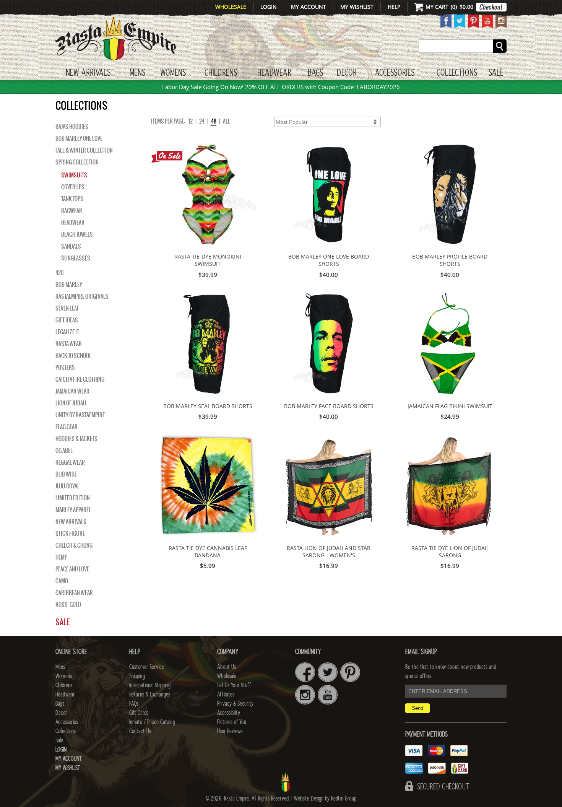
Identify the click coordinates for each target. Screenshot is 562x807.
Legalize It (67, 332)
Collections (457, 73)
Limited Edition (72, 498)
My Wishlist (357, 6)
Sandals (71, 246)
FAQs (133, 704)
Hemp (61, 557)
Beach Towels (77, 234)
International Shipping (150, 685)
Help (394, 6)
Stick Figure (70, 533)
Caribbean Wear (74, 593)
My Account (308, 6)
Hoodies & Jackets (76, 438)
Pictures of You (231, 722)
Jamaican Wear (72, 391)
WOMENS (173, 73)
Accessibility (228, 713)
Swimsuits (74, 175)
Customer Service (146, 667)
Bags (315, 73)
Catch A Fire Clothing (79, 379)
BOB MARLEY (68, 284)
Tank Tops (72, 199)
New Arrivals (88, 73)
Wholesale (230, 6)
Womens (63, 676)
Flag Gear (66, 427)
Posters (65, 367)
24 (202, 121)
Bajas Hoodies (71, 126)
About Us (226, 667)
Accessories (394, 73)
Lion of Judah (70, 403)
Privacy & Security (235, 704)
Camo (61, 581)
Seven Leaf (67, 308)
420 (59, 272)
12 (190, 121)
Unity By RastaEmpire (80, 415)
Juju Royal (67, 486)
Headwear (72, 222)
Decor (346, 73)
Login (268, 6)
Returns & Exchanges (149, 694)
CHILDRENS (221, 73)
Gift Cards (138, 713)
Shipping (137, 676)
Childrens (63, 685)
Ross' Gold (68, 604)
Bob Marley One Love (78, 138)
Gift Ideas (66, 320)
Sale (496, 73)
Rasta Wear (68, 344)
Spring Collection (77, 162)
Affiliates (225, 694)
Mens (137, 73)
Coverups (72, 187)
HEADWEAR (274, 73)
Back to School (73, 355)
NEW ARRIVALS (70, 521)
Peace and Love (72, 569)
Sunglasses (75, 258)
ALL (226, 121)
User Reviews (229, 731)
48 (213, 121)
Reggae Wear (70, 462)
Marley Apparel (73, 510)
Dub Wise (66, 474)
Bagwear (71, 211)
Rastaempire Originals (82, 296)
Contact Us (140, 731)
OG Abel (64, 450)
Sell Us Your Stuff (234, 685)
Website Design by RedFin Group (325, 799)
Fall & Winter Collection (84, 150)
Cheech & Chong (74, 545)
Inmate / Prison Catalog (152, 722)
